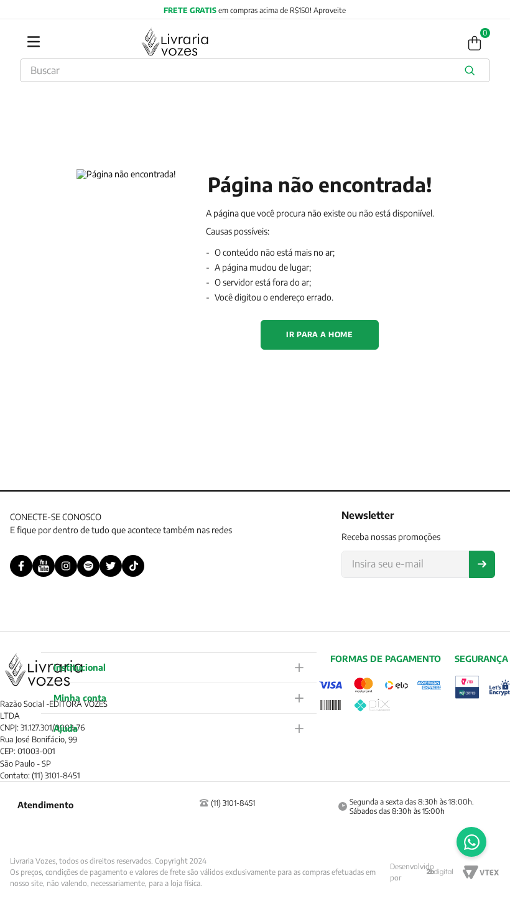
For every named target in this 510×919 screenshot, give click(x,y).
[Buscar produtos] (472, 70)
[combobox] (255, 70)
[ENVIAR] (482, 564)
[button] (179, 667)
